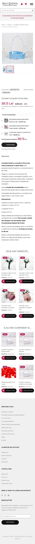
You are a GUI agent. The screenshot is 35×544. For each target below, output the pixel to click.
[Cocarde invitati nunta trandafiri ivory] (26, 263)
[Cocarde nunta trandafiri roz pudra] (8, 295)
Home (3, 24)
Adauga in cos (10, 281)
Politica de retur (6, 427)
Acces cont (4, 474)
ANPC (3, 437)
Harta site (4, 462)
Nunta (9, 24)
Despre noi (4, 452)
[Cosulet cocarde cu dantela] (26, 339)
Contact (3, 458)
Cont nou (4, 477)
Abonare (10, 522)
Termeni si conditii (7, 412)
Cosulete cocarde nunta (21, 24)
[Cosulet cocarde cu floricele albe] (8, 339)
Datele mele (5, 480)
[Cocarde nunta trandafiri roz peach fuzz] (26, 295)
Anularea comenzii (7, 431)
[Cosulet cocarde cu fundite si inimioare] (26, 372)
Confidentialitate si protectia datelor (12, 415)
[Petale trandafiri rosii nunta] (8, 372)
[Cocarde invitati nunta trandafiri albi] (8, 263)
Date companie (6, 455)
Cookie (3, 440)
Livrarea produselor (7, 421)
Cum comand (5, 418)
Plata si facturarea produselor (10, 424)
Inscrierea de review (7, 434)
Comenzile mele (6, 483)
